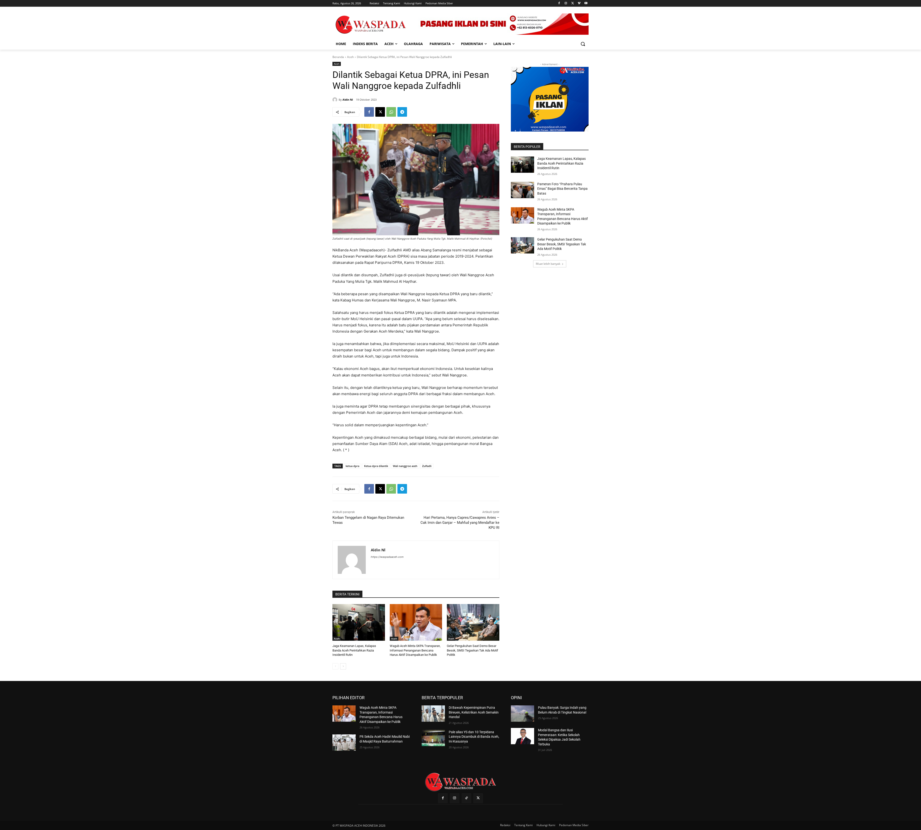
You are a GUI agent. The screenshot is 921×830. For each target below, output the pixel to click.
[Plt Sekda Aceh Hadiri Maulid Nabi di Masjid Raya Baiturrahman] (344, 742)
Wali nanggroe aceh (405, 466)
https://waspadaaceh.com (387, 557)
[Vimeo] (579, 3)
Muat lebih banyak (548, 264)
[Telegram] (402, 112)
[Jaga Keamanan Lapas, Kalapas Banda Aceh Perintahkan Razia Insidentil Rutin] (358, 622)
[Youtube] (586, 3)
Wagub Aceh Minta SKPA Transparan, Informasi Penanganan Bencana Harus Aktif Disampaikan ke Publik (415, 650)
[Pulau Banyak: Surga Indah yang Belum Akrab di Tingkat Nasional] (522, 713)
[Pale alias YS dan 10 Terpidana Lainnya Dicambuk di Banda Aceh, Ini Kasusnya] (433, 738)
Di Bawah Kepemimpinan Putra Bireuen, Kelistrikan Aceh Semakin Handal (474, 712)
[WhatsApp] (391, 112)
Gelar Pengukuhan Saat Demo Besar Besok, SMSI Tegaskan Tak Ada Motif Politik (472, 650)
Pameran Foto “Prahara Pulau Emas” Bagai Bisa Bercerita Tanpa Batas (562, 188)
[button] (583, 44)
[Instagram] (566, 3)
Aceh (350, 57)
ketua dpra (352, 466)
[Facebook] (559, 3)
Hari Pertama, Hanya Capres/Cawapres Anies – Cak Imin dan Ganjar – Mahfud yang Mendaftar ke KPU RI (459, 522)
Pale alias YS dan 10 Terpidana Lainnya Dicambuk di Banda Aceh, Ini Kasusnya (474, 736)
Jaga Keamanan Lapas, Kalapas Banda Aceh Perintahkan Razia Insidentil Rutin (354, 650)
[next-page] (343, 666)
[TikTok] (466, 798)
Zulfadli (426, 466)
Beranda (338, 57)
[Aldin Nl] (335, 99)
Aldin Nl (347, 99)
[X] (572, 3)
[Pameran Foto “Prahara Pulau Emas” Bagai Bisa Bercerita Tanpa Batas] (522, 190)
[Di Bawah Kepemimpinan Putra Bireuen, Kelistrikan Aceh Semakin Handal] (433, 713)
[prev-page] (335, 666)
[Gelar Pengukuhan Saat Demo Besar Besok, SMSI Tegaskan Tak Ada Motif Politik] (473, 622)
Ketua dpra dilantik (376, 466)
